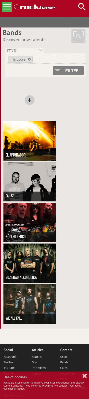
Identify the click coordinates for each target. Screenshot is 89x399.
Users (64, 357)
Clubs (64, 368)
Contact (66, 349)
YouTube (9, 368)
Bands (64, 362)
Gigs (34, 362)
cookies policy (16, 388)
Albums (37, 357)
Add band (29, 100)
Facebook (9, 357)
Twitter (8, 362)
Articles (37, 349)
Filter (72, 70)
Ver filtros (78, 36)
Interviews (39, 368)
